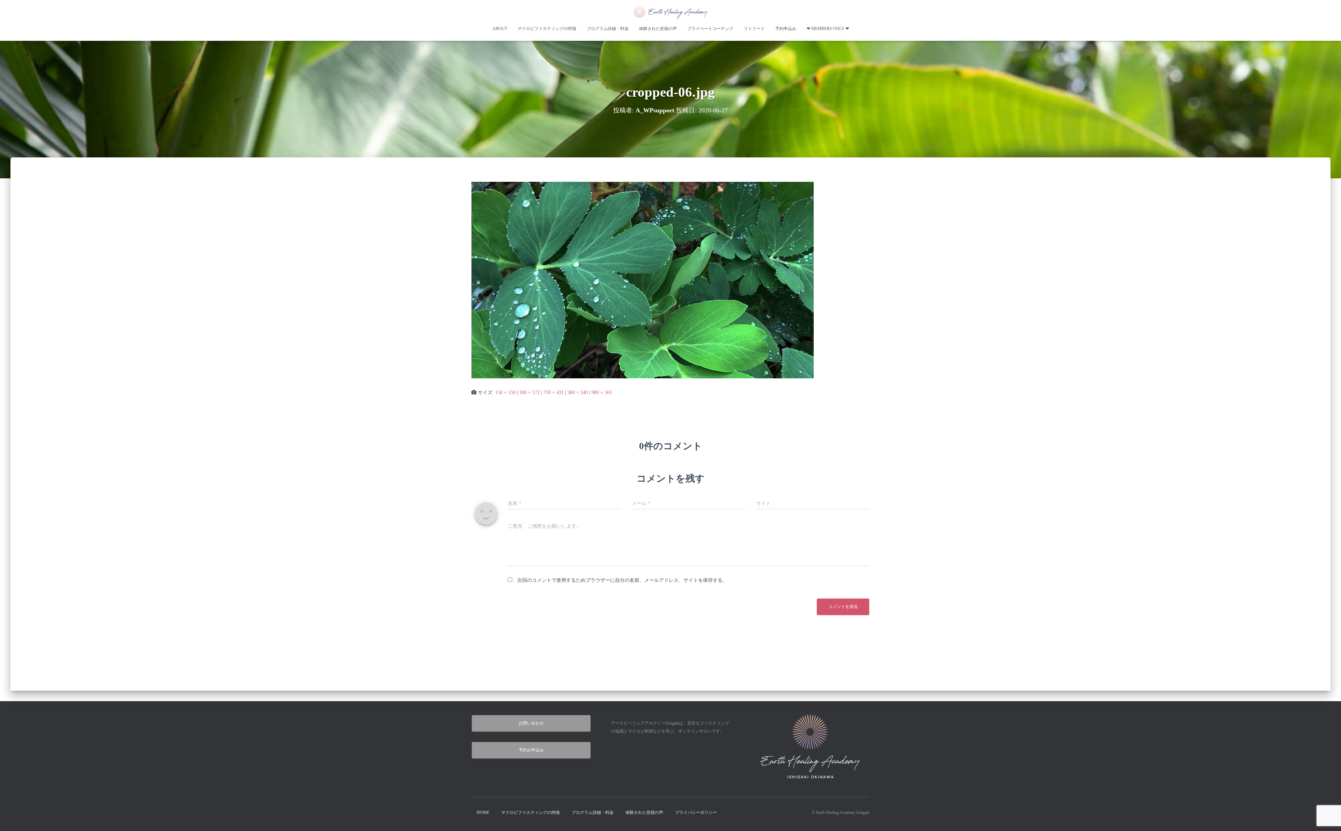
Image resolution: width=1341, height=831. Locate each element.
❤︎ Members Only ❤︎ (828, 28)
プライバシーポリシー (696, 812)
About (499, 28)
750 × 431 (553, 392)
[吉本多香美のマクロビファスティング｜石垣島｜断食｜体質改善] (670, 11)
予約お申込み (531, 750)
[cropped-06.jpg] (642, 279)
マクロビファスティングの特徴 (547, 28)
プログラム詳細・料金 (608, 28)
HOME (483, 812)
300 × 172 (529, 392)
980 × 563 (602, 392)
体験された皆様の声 (658, 28)
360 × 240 (577, 392)
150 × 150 (505, 392)
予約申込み (785, 28)
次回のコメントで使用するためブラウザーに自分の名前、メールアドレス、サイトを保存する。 (622, 580)
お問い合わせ (531, 723)
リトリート (754, 28)
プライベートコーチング (710, 28)
